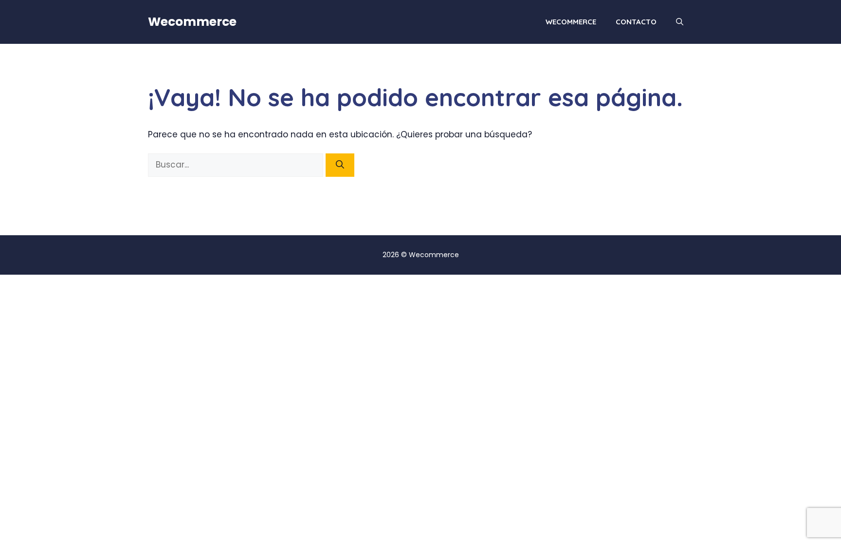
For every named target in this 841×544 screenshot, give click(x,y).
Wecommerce (192, 21)
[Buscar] (340, 165)
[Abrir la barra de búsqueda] (679, 22)
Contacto (636, 21)
